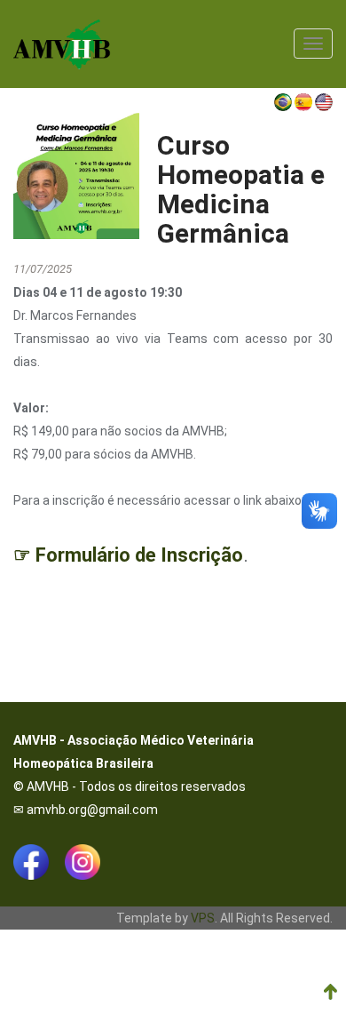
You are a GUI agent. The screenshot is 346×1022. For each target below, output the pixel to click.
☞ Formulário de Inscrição (128, 555)
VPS (203, 918)
